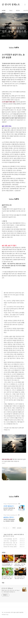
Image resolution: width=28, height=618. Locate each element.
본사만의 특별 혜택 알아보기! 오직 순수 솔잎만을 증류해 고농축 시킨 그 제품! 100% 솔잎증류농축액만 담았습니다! (9, 509)
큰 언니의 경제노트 (11, 5)
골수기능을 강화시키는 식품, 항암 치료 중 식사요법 (11, 545)
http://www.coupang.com (10, 515)
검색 (21, 4)
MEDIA (18, 10)
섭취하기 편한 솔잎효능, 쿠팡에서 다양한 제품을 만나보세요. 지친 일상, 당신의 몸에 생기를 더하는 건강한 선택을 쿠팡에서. (9, 520)
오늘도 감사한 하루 (8, 534)
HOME (3, 10)
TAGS (10, 10)
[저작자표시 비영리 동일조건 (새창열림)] (19, 528)
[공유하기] (7, 528)
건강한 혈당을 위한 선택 (9, 506)
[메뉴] (25, 4)
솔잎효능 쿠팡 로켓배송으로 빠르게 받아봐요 (9, 517)
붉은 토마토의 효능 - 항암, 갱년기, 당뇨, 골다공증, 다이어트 (11, 543)
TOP (25, 613)
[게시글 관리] (9, 528)
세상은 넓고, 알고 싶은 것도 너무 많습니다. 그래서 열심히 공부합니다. (11, 591)
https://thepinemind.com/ (11, 503)
